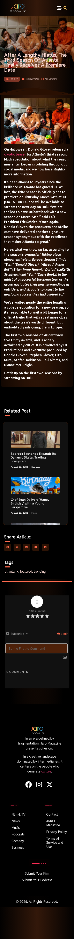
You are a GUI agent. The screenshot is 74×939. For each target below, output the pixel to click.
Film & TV (14, 79)
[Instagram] (39, 784)
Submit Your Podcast (37, 880)
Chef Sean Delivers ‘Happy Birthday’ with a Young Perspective (30, 503)
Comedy (18, 841)
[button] (59, 8)
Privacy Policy (56, 832)
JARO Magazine (53, 823)
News (16, 821)
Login (64, 633)
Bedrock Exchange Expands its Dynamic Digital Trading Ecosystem (33, 457)
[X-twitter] (49, 784)
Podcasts (18, 834)
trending (40, 571)
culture (46, 771)
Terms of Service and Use (54, 842)
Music (34, 513)
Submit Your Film (37, 873)
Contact (52, 814)
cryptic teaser (15, 154)
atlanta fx (11, 571)
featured (26, 571)
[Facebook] (28, 784)
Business (35, 467)
